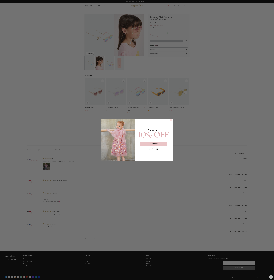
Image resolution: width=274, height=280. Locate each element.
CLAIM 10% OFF (154, 144)
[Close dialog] (171, 120)
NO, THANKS (153, 149)
